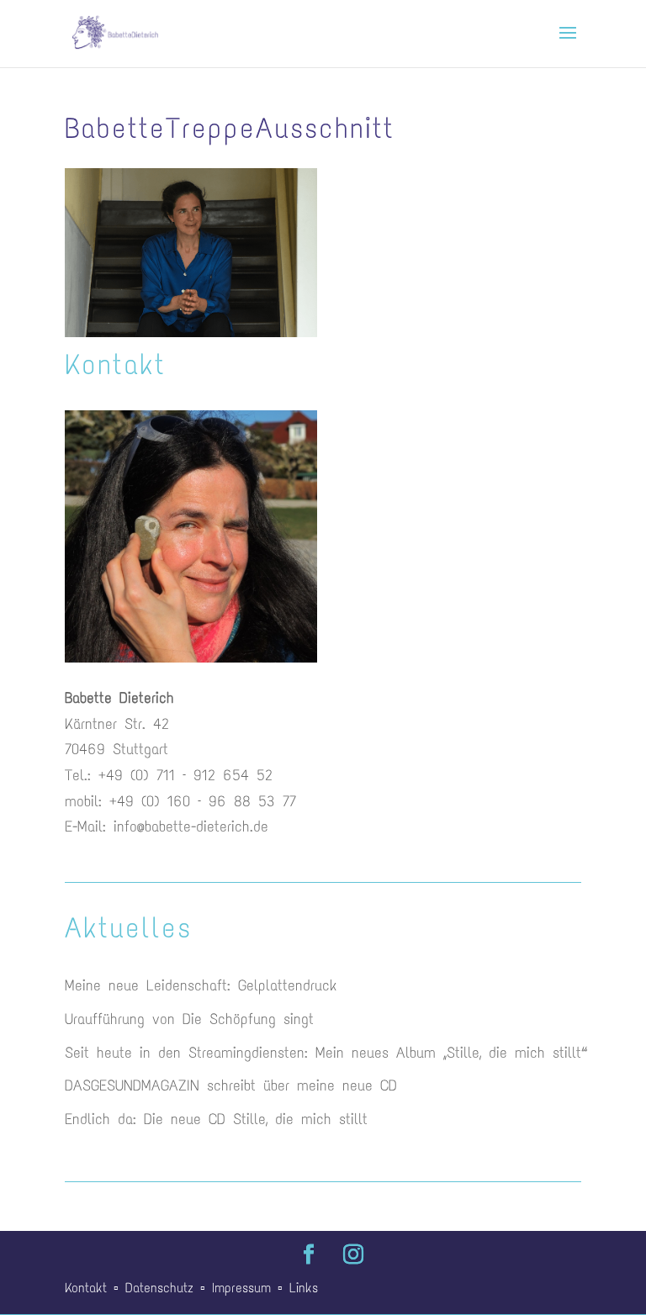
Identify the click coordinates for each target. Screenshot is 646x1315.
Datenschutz (159, 1288)
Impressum (241, 1288)
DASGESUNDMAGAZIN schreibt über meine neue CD (231, 1085)
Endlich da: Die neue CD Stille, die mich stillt (216, 1119)
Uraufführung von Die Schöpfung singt (189, 1019)
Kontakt (86, 1288)
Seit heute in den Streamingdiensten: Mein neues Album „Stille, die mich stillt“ (323, 1052)
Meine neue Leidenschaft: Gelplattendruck (200, 985)
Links (303, 1288)
